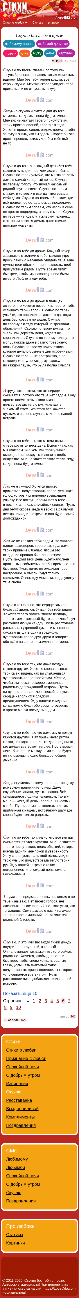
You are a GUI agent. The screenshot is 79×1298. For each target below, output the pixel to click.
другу (25, 53)
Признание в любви (26, 1058)
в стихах (70, 60)
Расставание (19, 1100)
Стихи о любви (21, 1050)
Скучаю (13, 1192)
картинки (66, 53)
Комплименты (20, 1117)
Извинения (17, 1083)
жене (50, 53)
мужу (37, 53)
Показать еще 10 (20, 993)
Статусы (14, 1234)
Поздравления (21, 1125)
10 (18, 1007)
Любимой (15, 1167)
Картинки (15, 1243)
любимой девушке (53, 44)
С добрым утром (23, 1075)
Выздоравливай (22, 1108)
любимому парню (19, 44)
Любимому (17, 1159)
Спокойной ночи (22, 1066)
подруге (10, 53)
